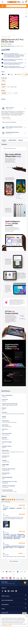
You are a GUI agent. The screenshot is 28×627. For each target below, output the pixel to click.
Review (21, 140)
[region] (14, 620)
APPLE (4, 39)
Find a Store (4, 582)
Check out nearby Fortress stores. (8, 583)
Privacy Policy (8, 625)
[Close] (26, 616)
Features (3, 140)
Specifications (12, 140)
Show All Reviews (14, 561)
